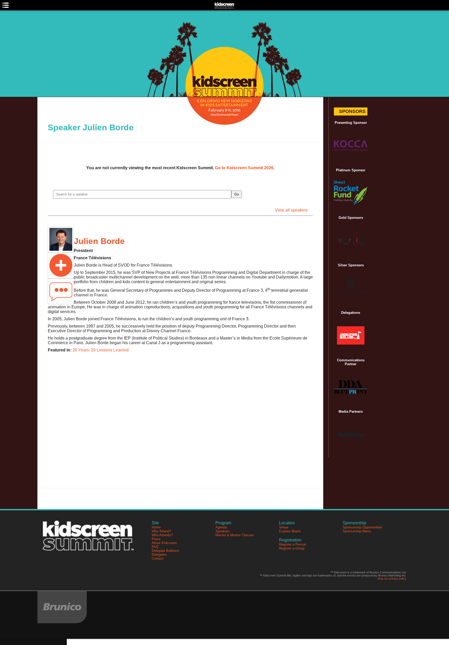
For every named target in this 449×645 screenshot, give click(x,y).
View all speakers (291, 210)
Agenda (221, 527)
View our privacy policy (391, 578)
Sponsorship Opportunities (362, 527)
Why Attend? (161, 531)
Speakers (222, 531)
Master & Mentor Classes (234, 535)
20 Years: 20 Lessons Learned (100, 350)
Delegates (159, 554)
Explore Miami (290, 531)
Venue (283, 527)
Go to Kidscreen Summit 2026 (244, 168)
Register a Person (292, 544)
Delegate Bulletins (165, 551)
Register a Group (292, 548)
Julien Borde (99, 241)
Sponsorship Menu (357, 531)
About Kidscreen (164, 543)
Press (156, 539)
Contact (157, 558)
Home (156, 527)
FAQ (155, 547)
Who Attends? (162, 535)
